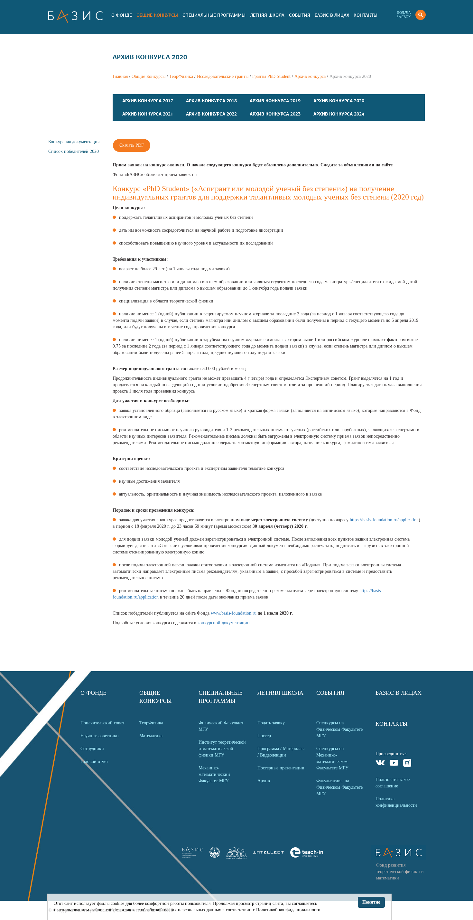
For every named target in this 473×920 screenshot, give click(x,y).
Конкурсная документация (73, 141)
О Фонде (121, 15)
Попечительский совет (102, 722)
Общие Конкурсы (157, 15)
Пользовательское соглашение (393, 782)
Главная (120, 76)
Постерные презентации (280, 768)
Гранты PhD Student (271, 76)
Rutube (408, 764)
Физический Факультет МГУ (221, 726)
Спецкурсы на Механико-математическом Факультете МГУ (332, 758)
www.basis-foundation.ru (233, 613)
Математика (150, 735)
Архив (263, 780)
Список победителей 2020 (73, 151)
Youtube (394, 764)
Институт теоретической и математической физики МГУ (222, 748)
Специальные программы (214, 15)
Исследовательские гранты (222, 76)
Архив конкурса (310, 76)
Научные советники (99, 735)
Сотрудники (92, 748)
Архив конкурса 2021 (147, 114)
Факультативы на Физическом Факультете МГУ (339, 787)
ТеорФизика (181, 76)
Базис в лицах (332, 15)
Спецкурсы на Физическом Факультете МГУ (339, 729)
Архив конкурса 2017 (147, 101)
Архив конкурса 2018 (211, 101)
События (299, 15)
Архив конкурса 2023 (275, 114)
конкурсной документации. (224, 622)
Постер (264, 735)
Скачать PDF (131, 145)
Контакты (365, 15)
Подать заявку (271, 722)
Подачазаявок (404, 15)
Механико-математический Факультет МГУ (214, 774)
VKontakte (380, 764)
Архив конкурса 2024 (338, 114)
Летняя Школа (267, 15)
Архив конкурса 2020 (338, 101)
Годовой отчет (94, 761)
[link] (214, 856)
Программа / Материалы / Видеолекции (280, 751)
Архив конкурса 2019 (275, 101)
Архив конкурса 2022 (211, 114)
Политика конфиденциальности (396, 802)
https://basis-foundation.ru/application (384, 519)
